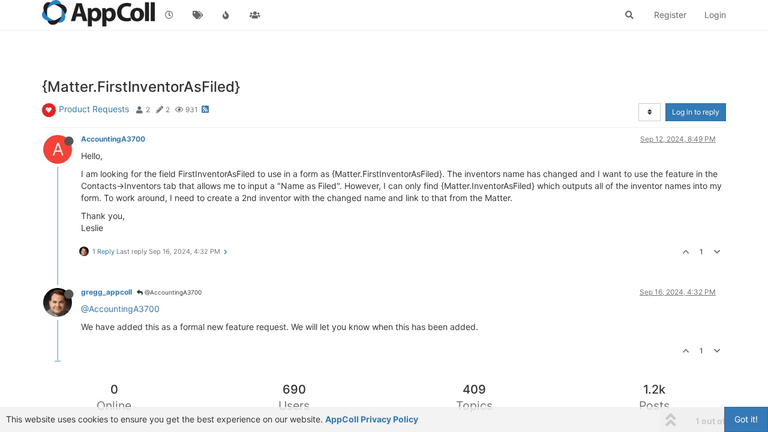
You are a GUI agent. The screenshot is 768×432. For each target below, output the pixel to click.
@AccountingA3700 (172, 292)
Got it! (746, 419)
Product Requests (94, 109)
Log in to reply (695, 111)
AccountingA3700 (113, 138)
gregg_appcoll (106, 291)
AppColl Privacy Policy (371, 419)
